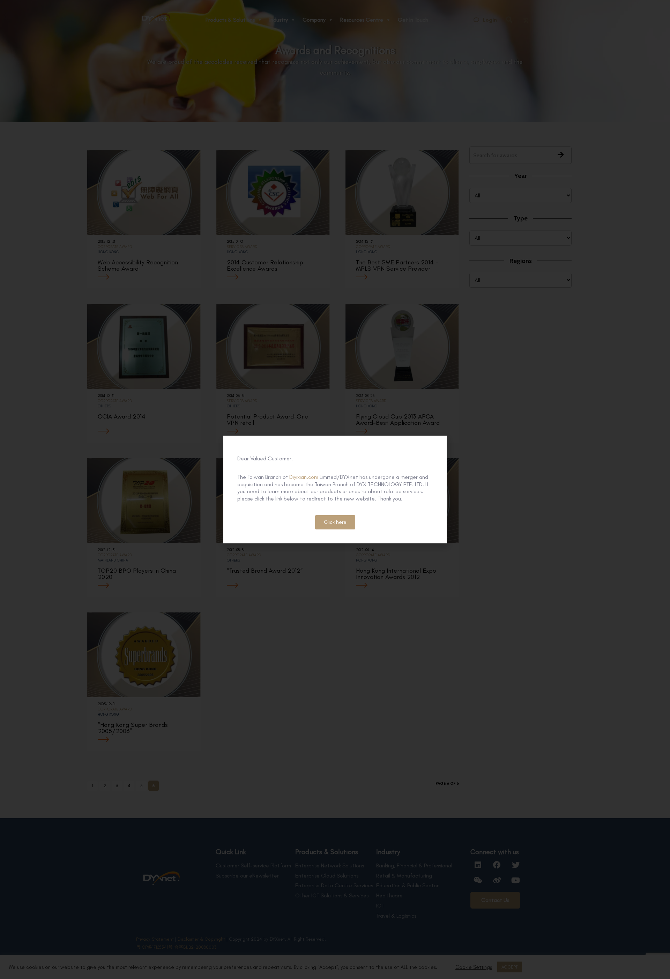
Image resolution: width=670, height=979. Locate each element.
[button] (335, 522)
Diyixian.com (303, 477)
